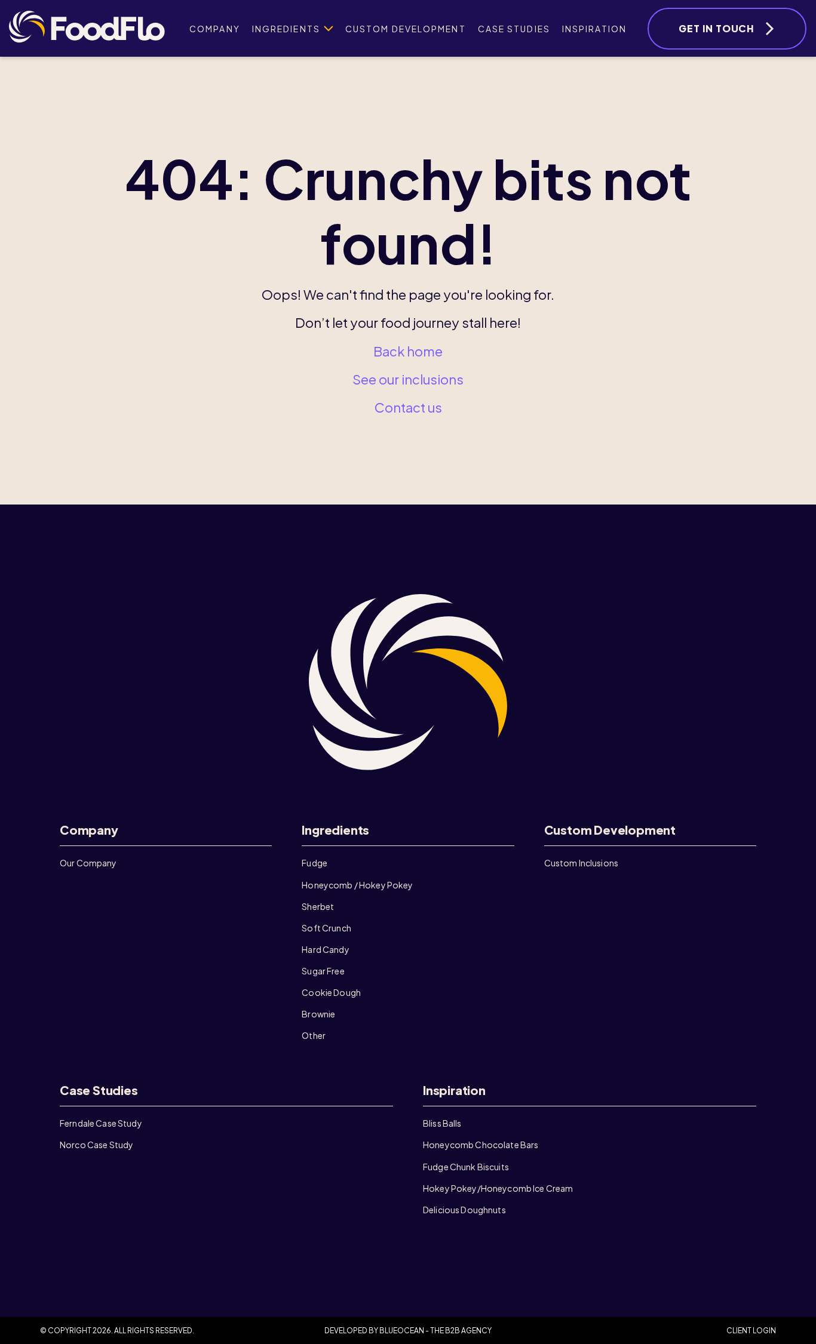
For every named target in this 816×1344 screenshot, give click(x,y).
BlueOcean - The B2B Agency (435, 1330)
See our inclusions (408, 379)
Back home (408, 351)
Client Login (751, 1330)
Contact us (408, 407)
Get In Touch (716, 28)
